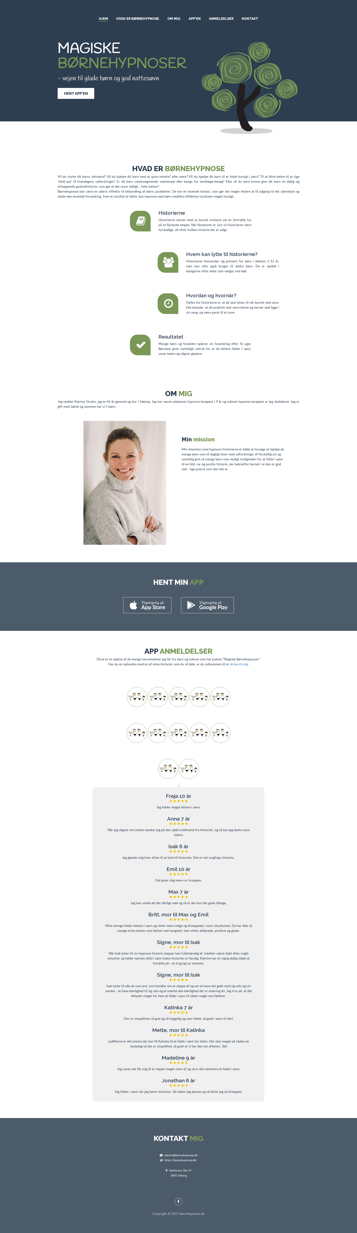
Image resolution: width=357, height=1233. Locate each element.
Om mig (173, 19)
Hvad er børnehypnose (137, 19)
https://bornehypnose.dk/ (180, 1160)
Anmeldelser (221, 19)
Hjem (103, 19)
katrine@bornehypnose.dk (181, 1155)
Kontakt (250, 19)
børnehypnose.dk (192, 1213)
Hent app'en (76, 93)
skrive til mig (239, 664)
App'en (195, 19)
